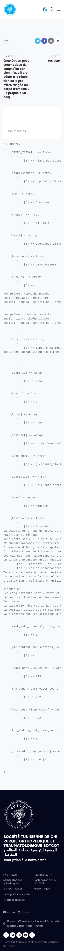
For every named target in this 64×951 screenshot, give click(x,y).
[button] (59, 9)
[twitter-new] (12, 935)
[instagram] (19, 935)
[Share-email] (51, 41)
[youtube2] (25, 935)
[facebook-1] (6, 935)
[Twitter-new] (38, 41)
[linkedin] (32, 935)
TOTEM (11, 945)
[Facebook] (44, 41)
